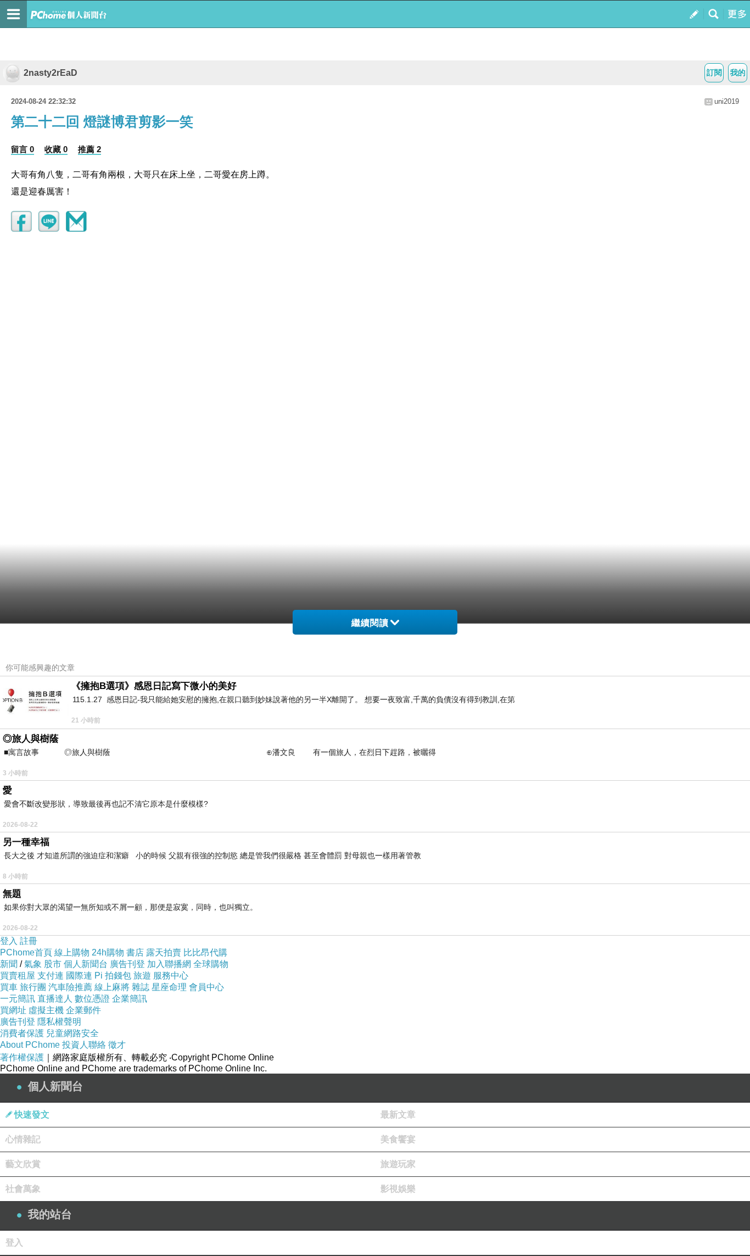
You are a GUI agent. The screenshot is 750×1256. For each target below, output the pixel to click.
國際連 (79, 975)
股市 (52, 964)
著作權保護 (22, 1057)
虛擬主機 (46, 1010)
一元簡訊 (17, 998)
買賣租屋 (17, 975)
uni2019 (726, 101)
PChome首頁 (26, 952)
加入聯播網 (169, 964)
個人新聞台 (86, 964)
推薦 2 (89, 149)
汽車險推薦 (70, 987)
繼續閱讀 (370, 622)
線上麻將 (112, 987)
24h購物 (108, 952)
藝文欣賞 (23, 1164)
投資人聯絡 (84, 1044)
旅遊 (142, 975)
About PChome (30, 1044)
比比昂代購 (205, 952)
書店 (135, 952)
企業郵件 (83, 1010)
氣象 (33, 964)
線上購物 (71, 952)
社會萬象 (23, 1188)
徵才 (117, 1044)
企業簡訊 (129, 998)
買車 (9, 987)
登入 (9, 941)
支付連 (50, 975)
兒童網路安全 (72, 1033)
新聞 (9, 964)
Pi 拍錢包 (112, 975)
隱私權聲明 (59, 1021)
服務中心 (170, 975)
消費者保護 (22, 1033)
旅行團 (33, 987)
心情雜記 (23, 1139)
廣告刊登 (127, 964)
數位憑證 (92, 998)
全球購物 (210, 964)
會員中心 (206, 987)
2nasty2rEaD (50, 72)
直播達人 (54, 998)
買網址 (13, 1010)
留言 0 (22, 149)
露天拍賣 (163, 952)
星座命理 (169, 987)
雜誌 (140, 987)
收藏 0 (56, 149)
